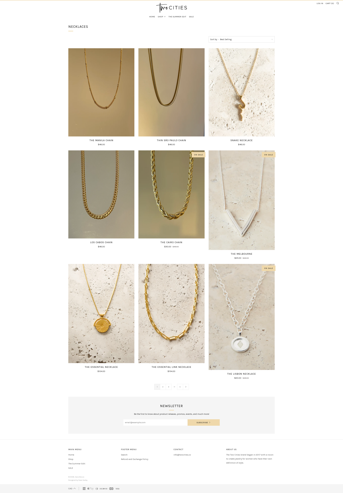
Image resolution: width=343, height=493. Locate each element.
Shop (160, 17)
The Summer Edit (177, 17)
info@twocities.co (182, 454)
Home (152, 17)
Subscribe (202, 422)
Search (124, 454)
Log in (320, 3)
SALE (191, 17)
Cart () (330, 3)
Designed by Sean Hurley (77, 480)
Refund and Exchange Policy (134, 459)
